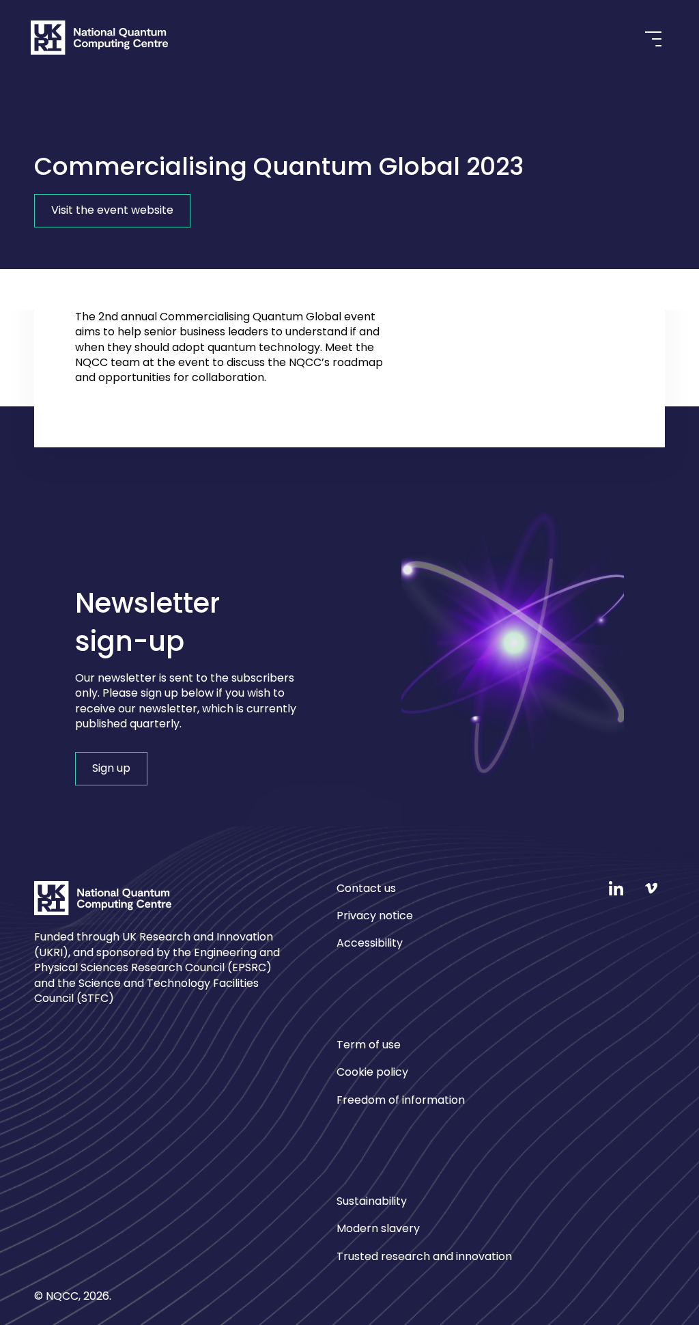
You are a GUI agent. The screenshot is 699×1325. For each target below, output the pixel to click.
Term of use (369, 1044)
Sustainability (372, 1201)
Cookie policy (372, 1072)
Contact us (366, 888)
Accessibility (370, 943)
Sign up (111, 768)
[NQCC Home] (99, 39)
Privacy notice (375, 915)
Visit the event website (112, 210)
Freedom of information (401, 1100)
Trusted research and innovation (424, 1256)
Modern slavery (378, 1228)
